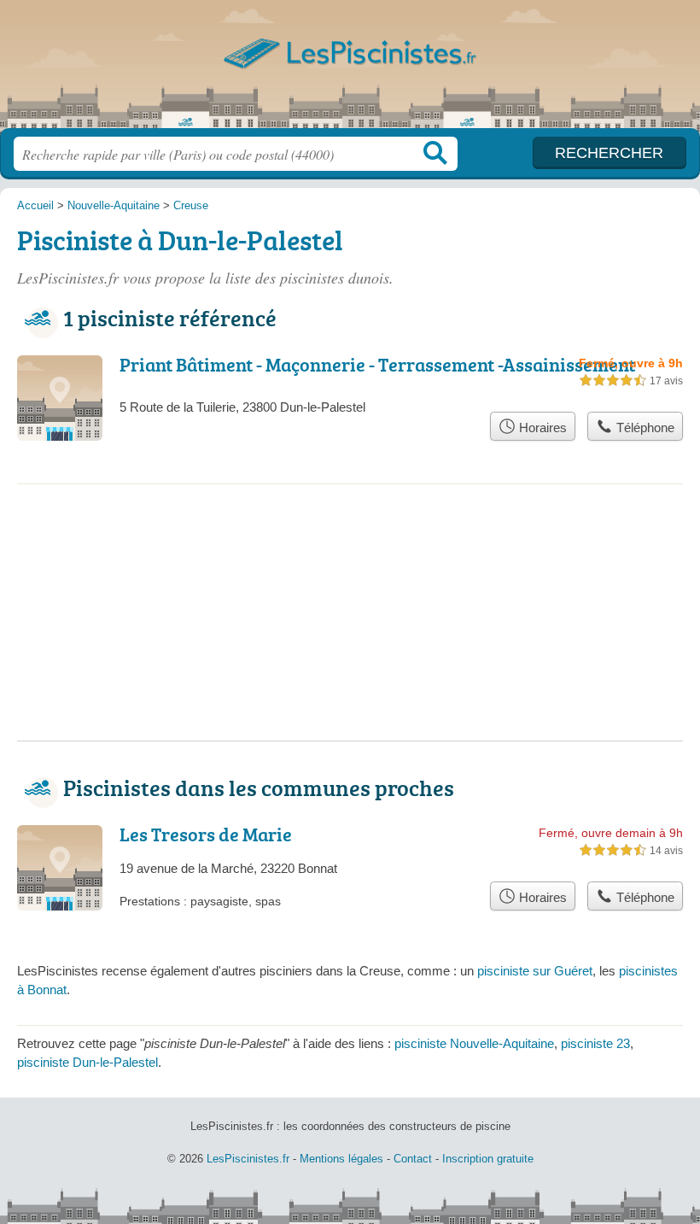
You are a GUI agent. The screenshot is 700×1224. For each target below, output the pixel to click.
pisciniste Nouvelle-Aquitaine (474, 1043)
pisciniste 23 (595, 1043)
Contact (413, 1158)
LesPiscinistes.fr (350, 70)
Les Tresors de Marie (206, 834)
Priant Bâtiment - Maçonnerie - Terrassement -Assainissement (377, 364)
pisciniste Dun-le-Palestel (87, 1062)
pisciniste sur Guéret (534, 970)
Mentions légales (341, 1158)
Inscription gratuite (488, 1158)
